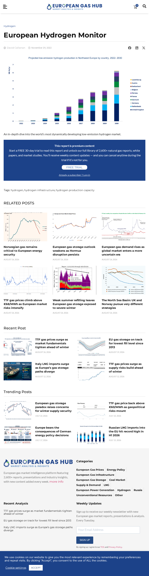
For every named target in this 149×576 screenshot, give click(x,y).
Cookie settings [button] (15, 567)
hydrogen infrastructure (39, 190)
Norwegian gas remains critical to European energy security (23, 250)
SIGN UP (85, 540)
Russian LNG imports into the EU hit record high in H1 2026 (127, 431)
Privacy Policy (115, 547)
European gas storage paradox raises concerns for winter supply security (53, 407)
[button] (129, 47)
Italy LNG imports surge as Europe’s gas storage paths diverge (52, 367)
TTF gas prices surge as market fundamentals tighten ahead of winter (52, 343)
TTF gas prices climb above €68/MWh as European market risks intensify (25, 304)
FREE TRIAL (74, 167)
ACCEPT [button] (36, 567)
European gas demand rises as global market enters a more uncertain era (123, 250)
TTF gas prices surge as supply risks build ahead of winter (126, 367)
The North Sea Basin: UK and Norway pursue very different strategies (122, 304)
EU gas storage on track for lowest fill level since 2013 (126, 343)
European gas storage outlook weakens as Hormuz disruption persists (74, 250)
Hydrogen (10, 26)
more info (56, 481)
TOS (102, 547)
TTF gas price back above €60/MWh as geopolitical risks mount (127, 407)
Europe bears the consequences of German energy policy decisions (53, 431)
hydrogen (17, 190)
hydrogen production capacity (75, 190)
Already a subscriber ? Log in (74, 175)
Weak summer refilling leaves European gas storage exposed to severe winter (74, 304)
